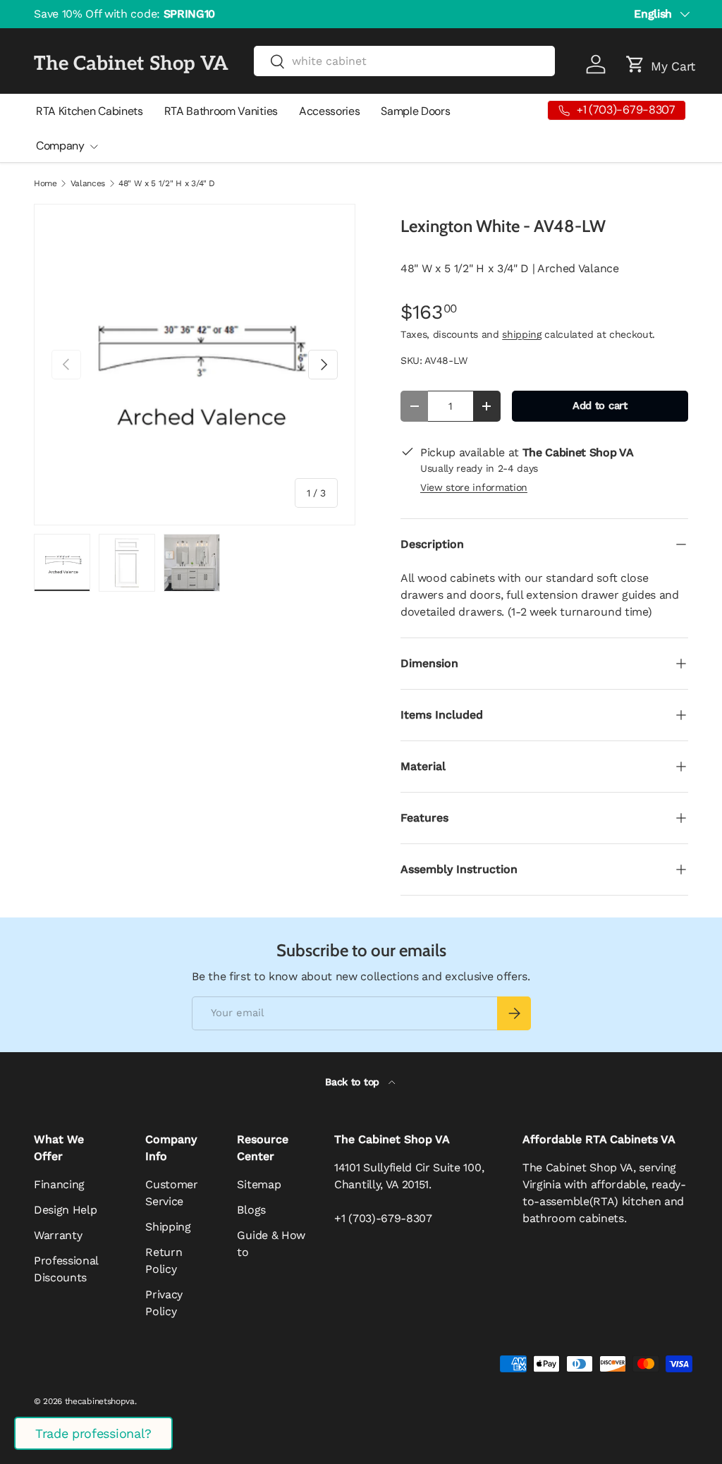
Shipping (167, 1226)
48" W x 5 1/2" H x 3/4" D (166, 183)
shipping (521, 334)
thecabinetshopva (100, 1401)
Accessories (329, 111)
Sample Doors (415, 111)
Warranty (58, 1235)
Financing (59, 1184)
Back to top (353, 1081)
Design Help (65, 1209)
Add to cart (600, 405)
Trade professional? (93, 1433)
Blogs (251, 1209)
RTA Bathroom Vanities (221, 111)
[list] (195, 365)
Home (45, 183)
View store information (473, 487)
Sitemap (259, 1184)
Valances (88, 183)
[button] (635, 64)
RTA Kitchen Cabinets (89, 111)
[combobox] (405, 61)
